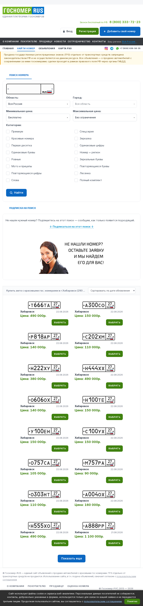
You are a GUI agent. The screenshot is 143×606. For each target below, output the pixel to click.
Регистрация (87, 31)
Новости (60, 41)
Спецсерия (87, 131)
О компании (11, 41)
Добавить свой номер (121, 31)
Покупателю (29, 41)
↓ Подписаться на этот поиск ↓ (72, 226)
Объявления (47, 48)
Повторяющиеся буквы (94, 166)
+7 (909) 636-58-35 (130, 48)
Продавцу (45, 41)
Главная (8, 48)
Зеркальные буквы (91, 159)
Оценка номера (78, 586)
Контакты (99, 41)
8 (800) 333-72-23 (125, 22)
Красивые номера (22, 138)
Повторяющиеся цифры (26, 173)
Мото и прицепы (21, 166)
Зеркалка (85, 138)
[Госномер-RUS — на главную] (23, 10)
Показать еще (71, 558)
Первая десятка (21, 145)
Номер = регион (90, 152)
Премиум (17, 131)
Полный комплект (91, 180)
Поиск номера (19, 75)
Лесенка (85, 173)
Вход (69, 31)
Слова (15, 180)
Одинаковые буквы (23, 152)
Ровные (16, 159)
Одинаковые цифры (92, 145)
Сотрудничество (79, 41)
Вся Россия (128, 41)
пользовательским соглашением (103, 601)
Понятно (132, 601)
